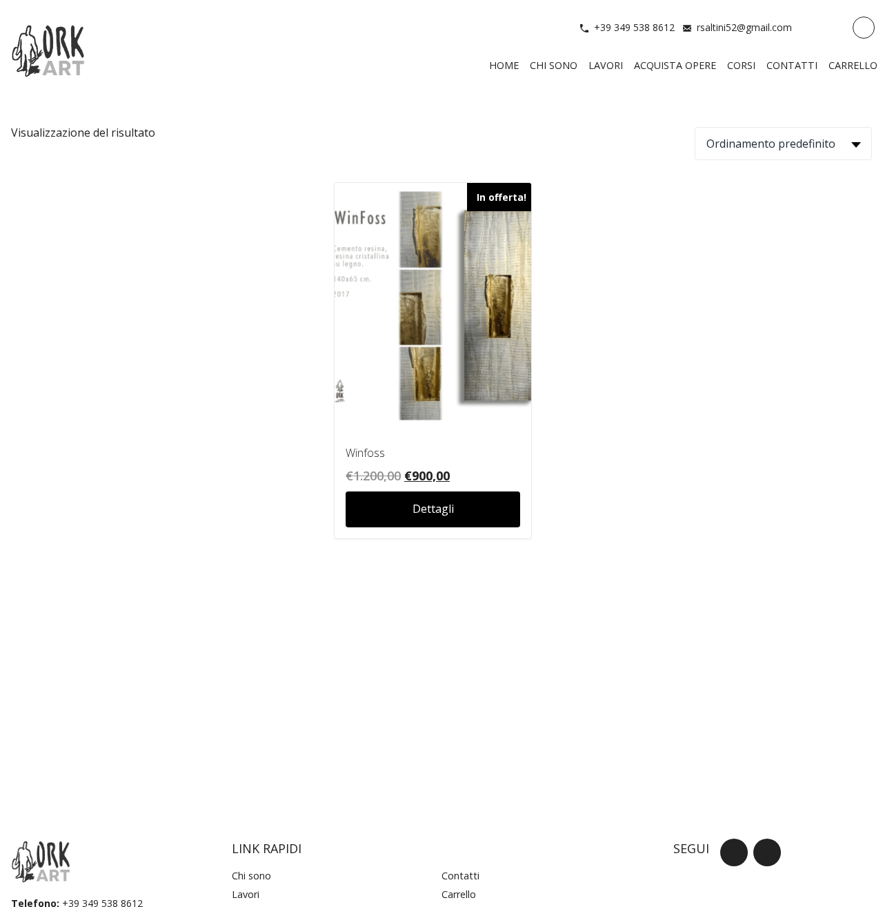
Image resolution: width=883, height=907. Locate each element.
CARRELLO (853, 65)
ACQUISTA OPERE (675, 65)
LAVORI (605, 65)
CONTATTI (791, 65)
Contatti (460, 875)
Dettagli (433, 508)
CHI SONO (553, 65)
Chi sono (251, 875)
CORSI (741, 65)
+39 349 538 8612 (634, 27)
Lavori (245, 894)
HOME (504, 65)
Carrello (459, 894)
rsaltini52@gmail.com (744, 27)
